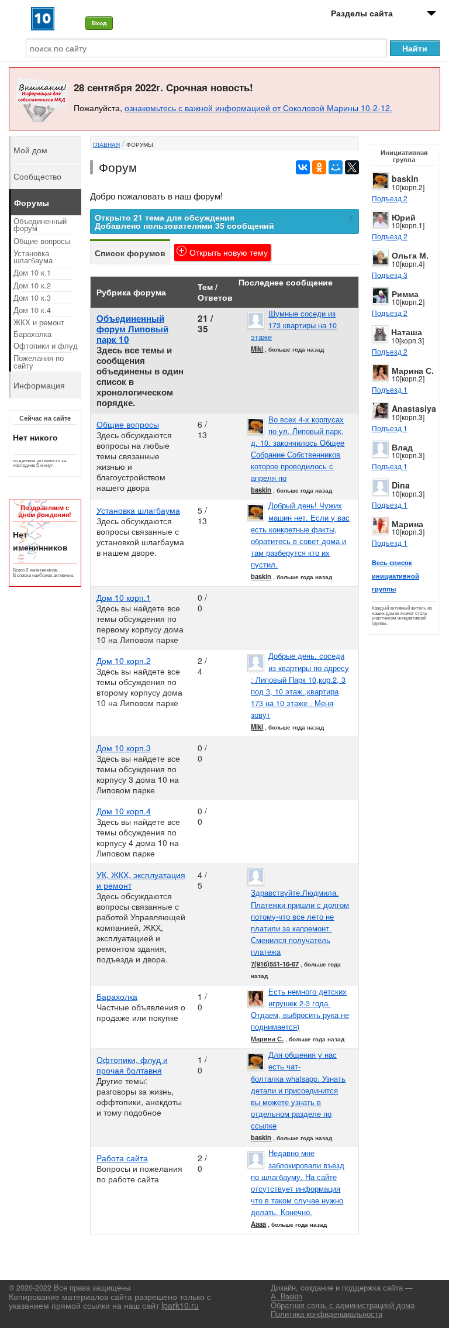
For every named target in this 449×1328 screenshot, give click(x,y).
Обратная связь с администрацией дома (343, 1305)
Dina (401, 485)
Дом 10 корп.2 (123, 660)
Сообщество (37, 176)
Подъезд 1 (389, 389)
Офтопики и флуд (45, 345)
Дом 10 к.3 (32, 298)
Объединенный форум (40, 225)
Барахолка (116, 996)
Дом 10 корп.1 (123, 597)
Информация (39, 385)
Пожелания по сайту (38, 362)
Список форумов (130, 253)
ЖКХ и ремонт (38, 322)
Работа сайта (122, 1158)
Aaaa (258, 1224)
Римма (405, 294)
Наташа (406, 332)
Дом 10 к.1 (32, 272)
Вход (99, 23)
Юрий (404, 217)
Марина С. (413, 370)
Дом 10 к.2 (32, 285)
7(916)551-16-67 (275, 963)
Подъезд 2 (389, 198)
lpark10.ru (180, 1305)
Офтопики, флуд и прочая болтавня (132, 1065)
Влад (402, 447)
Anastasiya (414, 408)
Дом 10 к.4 (32, 310)
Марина (407, 523)
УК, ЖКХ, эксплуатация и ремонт (140, 880)
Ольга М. (410, 255)
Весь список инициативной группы (395, 575)
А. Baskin (286, 1296)
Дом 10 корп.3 (123, 748)
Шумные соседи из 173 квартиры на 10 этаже (294, 325)
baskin (405, 178)
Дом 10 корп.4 (123, 811)
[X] (352, 167)
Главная (106, 144)
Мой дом (30, 150)
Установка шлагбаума (138, 510)
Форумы (139, 144)
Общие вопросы (127, 424)
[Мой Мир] (336, 167)
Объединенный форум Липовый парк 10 (132, 329)
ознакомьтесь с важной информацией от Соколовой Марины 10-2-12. (258, 107)
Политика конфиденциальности (326, 1314)
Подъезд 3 (389, 275)
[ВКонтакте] (303, 167)
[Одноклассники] (319, 167)
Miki (257, 348)
